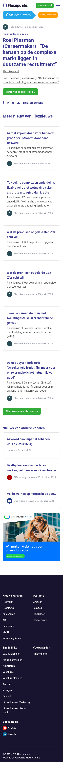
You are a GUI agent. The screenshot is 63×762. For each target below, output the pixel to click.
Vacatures (8, 672)
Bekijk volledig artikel (18, 91)
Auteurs (7, 684)
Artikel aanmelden (12, 659)
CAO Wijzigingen (11, 653)
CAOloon (37, 601)
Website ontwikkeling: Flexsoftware (21, 757)
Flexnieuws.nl (11, 71)
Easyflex (37, 608)
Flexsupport (39, 614)
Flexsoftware (40, 620)
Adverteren (9, 666)
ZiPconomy (9, 614)
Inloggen (7, 690)
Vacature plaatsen (12, 678)
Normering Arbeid (12, 638)
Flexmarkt (8, 601)
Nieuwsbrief (45, 5)
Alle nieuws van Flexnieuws (22, 411)
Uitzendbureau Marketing (16, 702)
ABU (5, 620)
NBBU (6, 632)
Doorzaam (8, 626)
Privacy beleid (40, 653)
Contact (7, 696)
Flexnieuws (8, 608)
